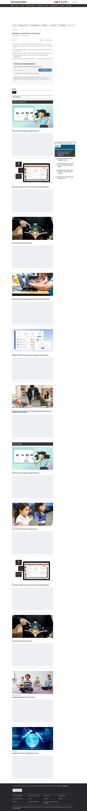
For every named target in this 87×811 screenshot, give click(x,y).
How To (22, 5)
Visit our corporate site (62, 786)
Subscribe (68, 5)
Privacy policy (47, 795)
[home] (12, 5)
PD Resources (54, 5)
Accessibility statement (18, 798)
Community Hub (35, 25)
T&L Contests (62, 25)
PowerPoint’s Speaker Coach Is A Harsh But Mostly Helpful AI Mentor (66, 165)
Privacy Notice (16, 78)
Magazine (45, 25)
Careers (30, 798)
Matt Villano (16, 35)
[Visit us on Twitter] (57, 2)
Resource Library (23, 25)
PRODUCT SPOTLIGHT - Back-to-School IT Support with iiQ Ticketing (65, 172)
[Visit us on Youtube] (61, 2)
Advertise (53, 25)
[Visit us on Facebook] (55, 2)
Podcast (62, 5)
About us (61, 798)
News (16, 5)
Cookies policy (62, 795)
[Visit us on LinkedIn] (66, 2)
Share (15, 40)
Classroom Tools (30, 5)
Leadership (40, 5)
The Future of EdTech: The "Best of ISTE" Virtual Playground (64, 153)
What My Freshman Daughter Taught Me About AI (65, 159)
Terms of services (29, 77)
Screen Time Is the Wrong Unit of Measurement (65, 177)
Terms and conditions (17, 795)
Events (46, 5)
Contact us (15, 801)
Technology (14, 29)
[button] (73, 2)
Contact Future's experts (33, 795)
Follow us (43, 40)
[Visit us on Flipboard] (63, 2)
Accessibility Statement (33, 801)
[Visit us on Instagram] (59, 2)
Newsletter (50, 40)
